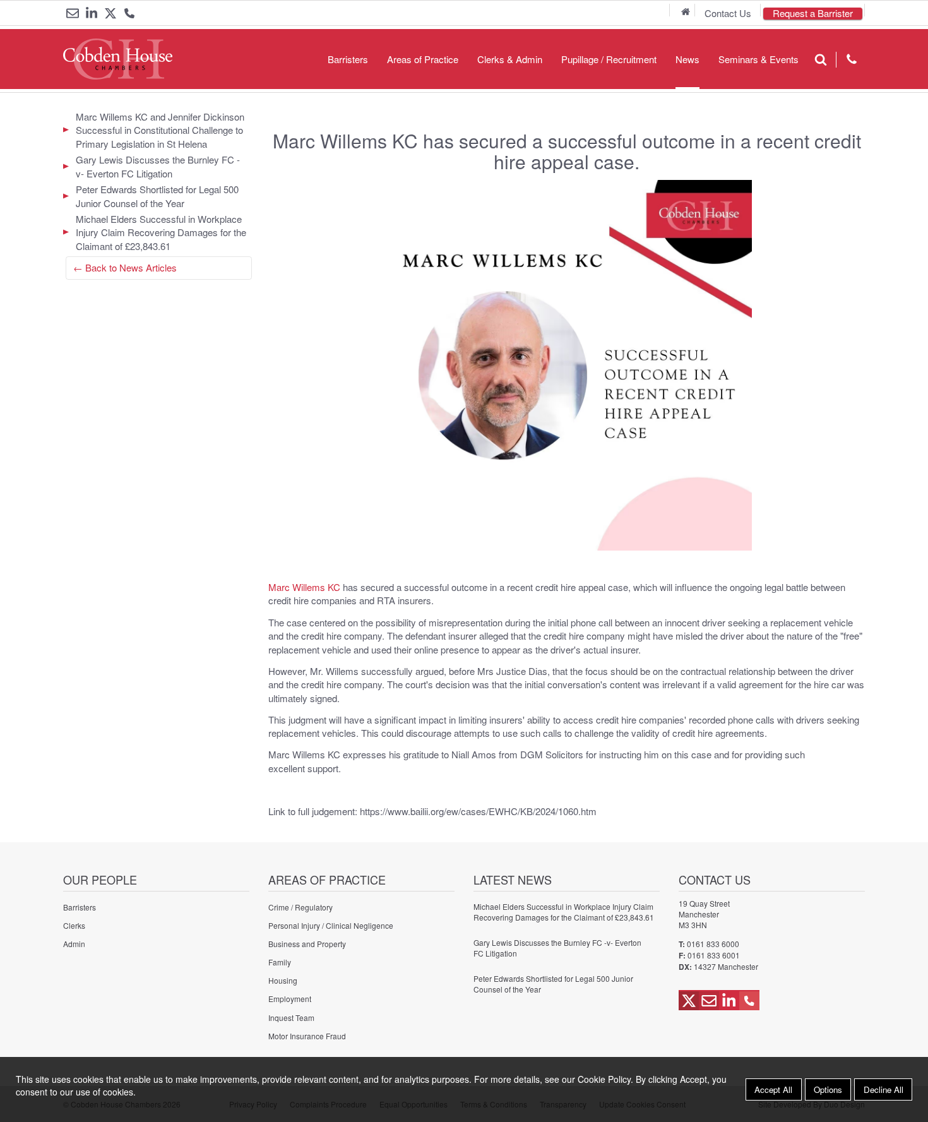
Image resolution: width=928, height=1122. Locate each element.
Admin (74, 943)
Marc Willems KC (304, 587)
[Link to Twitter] (110, 13)
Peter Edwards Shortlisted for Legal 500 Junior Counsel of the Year (157, 195)
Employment (289, 998)
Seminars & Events (758, 59)
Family (279, 962)
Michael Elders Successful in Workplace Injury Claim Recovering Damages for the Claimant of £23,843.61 (161, 232)
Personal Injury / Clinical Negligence (330, 925)
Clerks (74, 925)
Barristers (348, 59)
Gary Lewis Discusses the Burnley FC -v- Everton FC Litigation (158, 166)
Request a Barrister (813, 14)
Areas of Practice (422, 59)
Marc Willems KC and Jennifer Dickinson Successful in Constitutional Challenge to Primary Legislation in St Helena (160, 130)
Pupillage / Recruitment (609, 59)
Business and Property (307, 943)
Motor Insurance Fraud (307, 1035)
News (687, 59)
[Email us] (72, 13)
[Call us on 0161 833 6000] (129, 14)
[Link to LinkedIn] (91, 13)
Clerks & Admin (509, 59)
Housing (282, 980)
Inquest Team (291, 1017)
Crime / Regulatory (300, 907)
